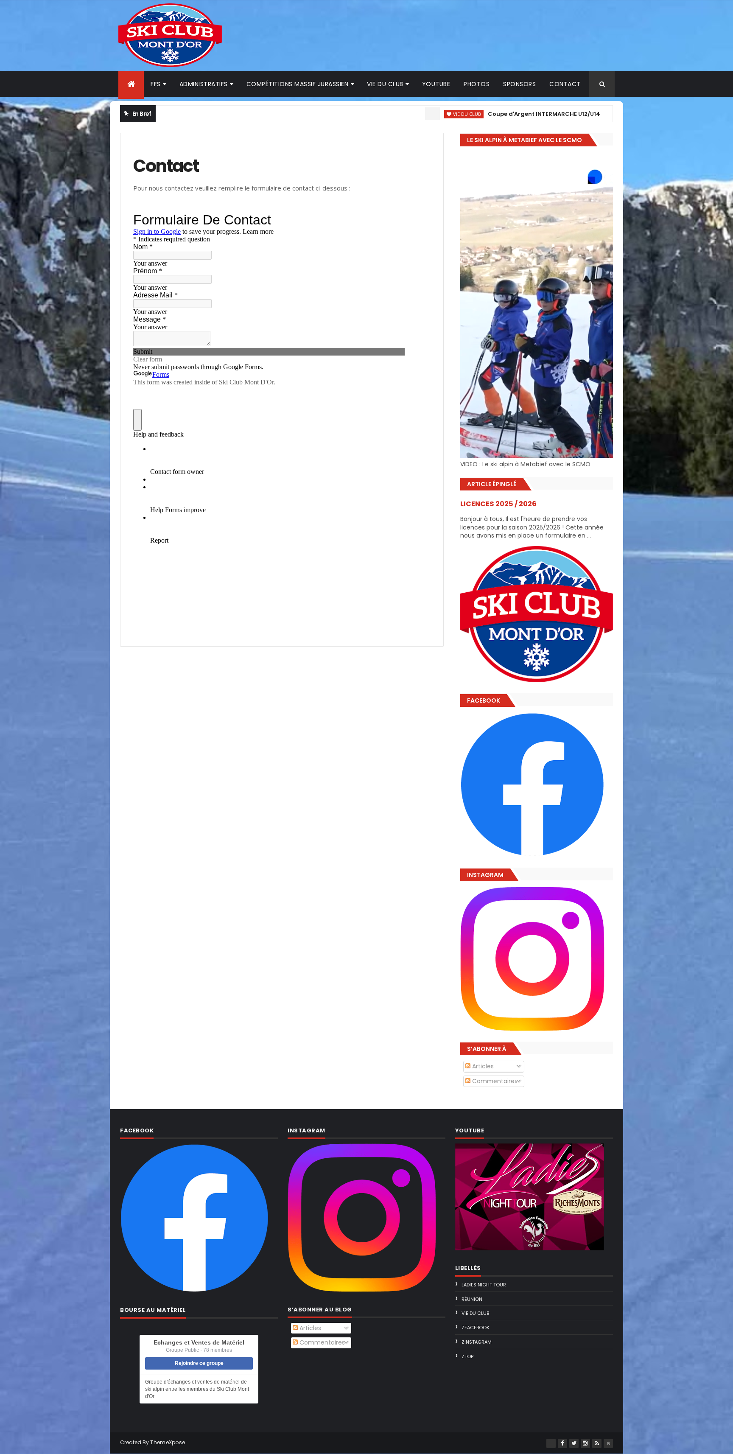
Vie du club (385, 84)
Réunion (472, 1299)
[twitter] (574, 1443)
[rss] (597, 1443)
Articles (482, 1066)
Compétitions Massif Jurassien (297, 84)
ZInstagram (477, 1342)
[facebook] (562, 1443)
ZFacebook (476, 1327)
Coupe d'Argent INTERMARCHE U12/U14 (494, 114)
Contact (565, 84)
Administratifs (203, 84)
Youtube (436, 84)
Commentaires (494, 1081)
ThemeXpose (167, 1442)
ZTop (467, 1356)
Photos (477, 84)
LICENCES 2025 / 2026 (498, 504)
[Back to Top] (608, 1443)
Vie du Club (417, 114)
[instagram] (585, 1443)
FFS (156, 84)
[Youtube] (551, 1443)
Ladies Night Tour (484, 1284)
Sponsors (519, 84)
